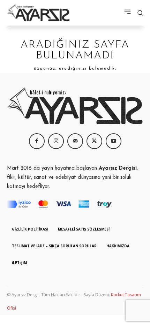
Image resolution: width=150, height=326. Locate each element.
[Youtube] (113, 141)
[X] (94, 141)
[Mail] (75, 141)
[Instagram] (56, 141)
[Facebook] (37, 141)
